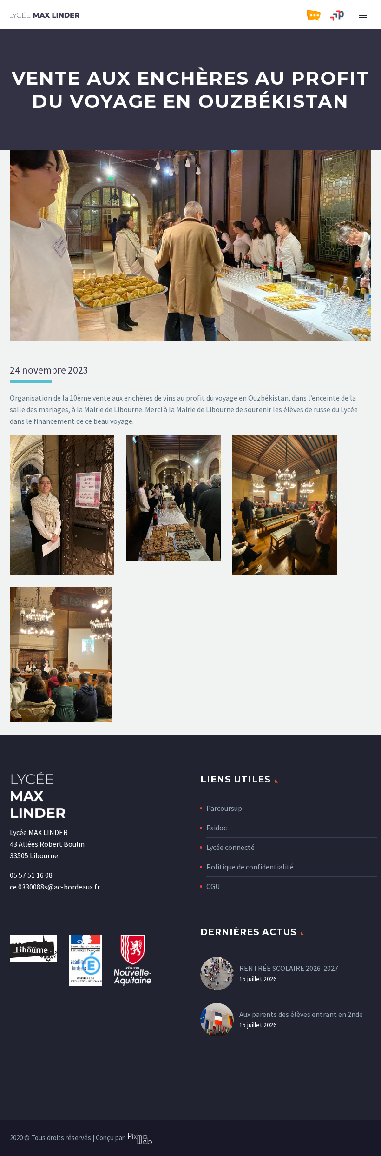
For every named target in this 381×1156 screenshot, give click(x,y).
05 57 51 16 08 (31, 875)
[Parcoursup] (341, 15)
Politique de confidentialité (250, 866)
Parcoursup (224, 808)
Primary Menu (363, 15)
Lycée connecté (230, 847)
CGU (213, 886)
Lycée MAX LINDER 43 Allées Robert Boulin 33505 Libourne (47, 844)
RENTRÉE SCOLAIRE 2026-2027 (288, 968)
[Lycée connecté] (318, 15)
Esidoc (216, 827)
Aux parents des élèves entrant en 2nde (301, 1014)
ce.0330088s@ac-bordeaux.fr (55, 886)
